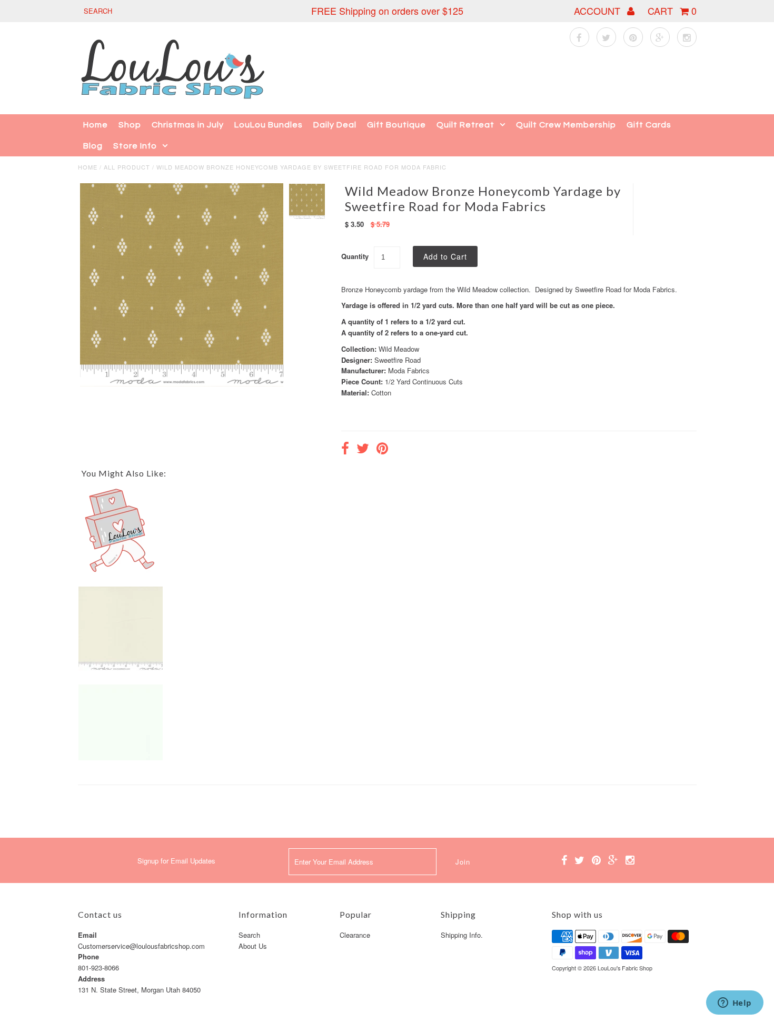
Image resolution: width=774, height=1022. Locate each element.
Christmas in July (188, 125)
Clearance (355, 935)
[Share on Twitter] (362, 450)
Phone (88, 956)
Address (91, 979)
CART (672, 10)
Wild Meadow (399, 349)
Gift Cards (649, 125)
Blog (93, 146)
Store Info (135, 146)
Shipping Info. (462, 935)
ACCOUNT (598, 10)
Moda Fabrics (409, 370)
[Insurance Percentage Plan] (120, 570)
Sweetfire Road (397, 360)
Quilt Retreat (465, 125)
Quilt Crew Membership (566, 125)
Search (249, 935)
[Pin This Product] (382, 450)
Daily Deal (334, 125)
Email (87, 935)
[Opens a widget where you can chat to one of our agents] (734, 1003)
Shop (129, 125)
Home (95, 125)
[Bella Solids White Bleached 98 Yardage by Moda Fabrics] (120, 757)
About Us (253, 946)
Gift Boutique (396, 125)
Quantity (355, 256)
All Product (127, 167)
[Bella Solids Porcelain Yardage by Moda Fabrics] (120, 668)
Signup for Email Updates (176, 861)
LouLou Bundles (268, 125)
